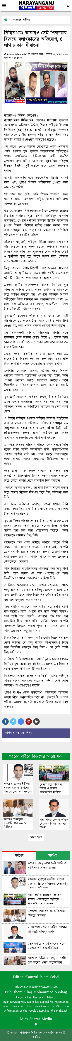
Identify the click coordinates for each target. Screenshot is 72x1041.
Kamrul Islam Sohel (42, 977)
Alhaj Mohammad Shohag (45, 992)
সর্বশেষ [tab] (19, 855)
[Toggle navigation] (4, 5)
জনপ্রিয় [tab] (53, 855)
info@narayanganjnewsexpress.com (36, 987)
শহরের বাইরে (21, 20)
